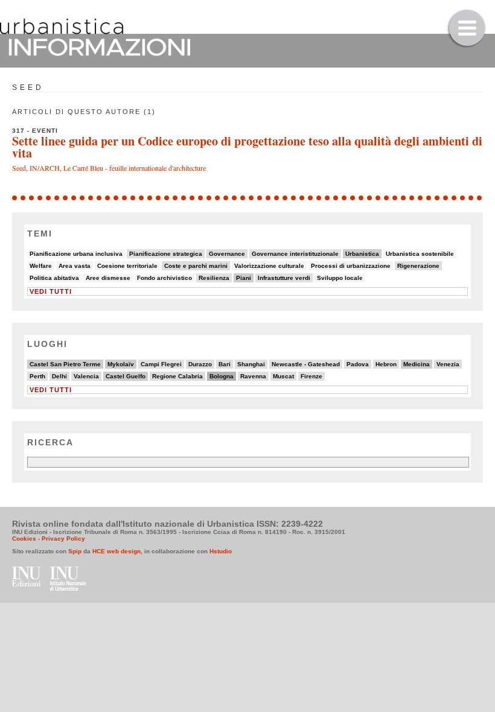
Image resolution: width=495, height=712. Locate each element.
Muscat (283, 376)
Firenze (311, 376)
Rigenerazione (418, 265)
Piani (243, 278)
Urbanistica (362, 253)
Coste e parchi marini (196, 265)
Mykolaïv (120, 364)
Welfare (41, 265)
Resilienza (214, 278)
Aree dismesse (108, 278)
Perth (37, 376)
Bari (225, 364)
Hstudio (220, 551)
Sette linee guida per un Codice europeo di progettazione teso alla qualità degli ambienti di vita (247, 147)
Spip (74, 551)
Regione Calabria (177, 376)
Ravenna (253, 376)
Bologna (221, 376)
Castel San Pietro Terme (65, 364)
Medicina (416, 364)
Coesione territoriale (127, 265)
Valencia (86, 376)
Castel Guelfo (125, 376)
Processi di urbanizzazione (351, 265)
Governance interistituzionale (295, 253)
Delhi (59, 376)
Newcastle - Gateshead (306, 364)
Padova (357, 364)
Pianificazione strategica (165, 253)
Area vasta (75, 265)
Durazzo (200, 364)
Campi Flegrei (161, 364)
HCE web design (116, 551)
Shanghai (251, 364)
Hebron (386, 364)
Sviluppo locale (340, 278)
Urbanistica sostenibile (420, 253)
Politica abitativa (54, 278)
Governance (227, 253)
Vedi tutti (51, 291)
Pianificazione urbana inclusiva (76, 253)
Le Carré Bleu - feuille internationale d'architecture (134, 168)
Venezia (447, 364)
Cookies (24, 538)
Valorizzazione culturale (269, 265)
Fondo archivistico (164, 278)
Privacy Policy (63, 538)
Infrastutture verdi (284, 278)
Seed (19, 168)
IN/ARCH (45, 168)
